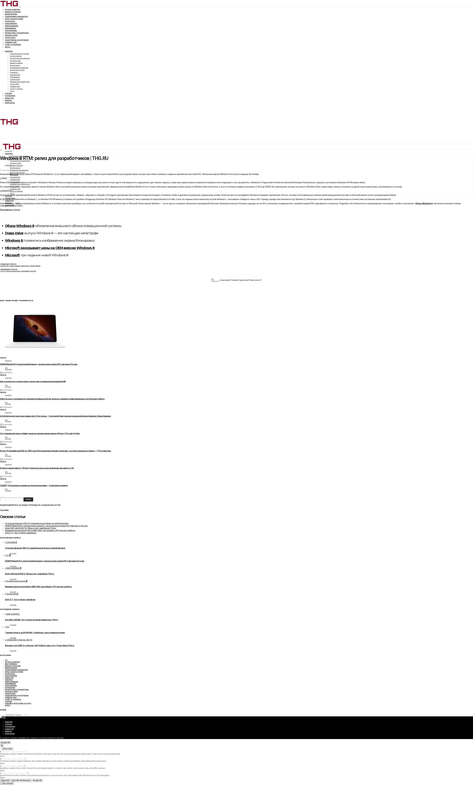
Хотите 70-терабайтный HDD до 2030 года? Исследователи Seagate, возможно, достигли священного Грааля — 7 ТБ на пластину (55, 451)
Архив (2, 715)
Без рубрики (11, 664)
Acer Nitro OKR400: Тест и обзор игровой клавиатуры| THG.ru (31, 620)
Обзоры (9, 51)
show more (7, 749)
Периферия (10, 28)
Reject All (5, 780)
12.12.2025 (8, 439)
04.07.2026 (8, 369)
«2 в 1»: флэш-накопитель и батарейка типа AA (18, 271)
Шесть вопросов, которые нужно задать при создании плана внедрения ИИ (33, 381)
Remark (21, 759)
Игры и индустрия (14, 19)
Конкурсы (10, 21)
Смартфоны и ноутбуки (16, 40)
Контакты (10, 103)
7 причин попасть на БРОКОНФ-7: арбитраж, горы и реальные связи (35, 632)
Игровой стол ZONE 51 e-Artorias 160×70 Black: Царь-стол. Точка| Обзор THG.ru (39, 645)
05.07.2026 (13, 553)
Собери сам (11, 42)
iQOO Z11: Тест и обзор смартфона (20, 533)
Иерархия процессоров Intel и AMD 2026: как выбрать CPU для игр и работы (40, 530)
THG (6, 368)
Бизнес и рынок (13, 12)
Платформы (11, 31)
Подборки (10, 96)
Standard (20, 752)
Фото (7, 47)
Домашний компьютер (16, 16)
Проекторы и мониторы (17, 33)
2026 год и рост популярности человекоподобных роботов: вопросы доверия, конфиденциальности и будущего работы (52, 399)
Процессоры (11, 35)
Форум (8, 100)
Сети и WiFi (10, 38)
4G (6, 660)
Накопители (11, 24)
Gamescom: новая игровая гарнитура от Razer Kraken (20, 266)
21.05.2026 (13, 625)
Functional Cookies (9, 759)
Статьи (8, 93)
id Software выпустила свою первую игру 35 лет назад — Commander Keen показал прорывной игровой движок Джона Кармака (55, 416)
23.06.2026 (13, 605)
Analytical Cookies (9, 766)
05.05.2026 (13, 651)
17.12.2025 (8, 387)
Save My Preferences (21, 780)
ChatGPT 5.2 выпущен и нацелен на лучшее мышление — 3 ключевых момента (34, 485)
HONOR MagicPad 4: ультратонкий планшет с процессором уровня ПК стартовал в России (38, 364)
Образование (11, 26)
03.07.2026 (13, 592)
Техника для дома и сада (20, 82)
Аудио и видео (12, 9)
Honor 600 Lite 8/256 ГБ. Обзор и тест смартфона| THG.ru (30, 528)
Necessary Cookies (9, 752)
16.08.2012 (8, 165)
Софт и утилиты (13, 45)
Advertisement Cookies (11, 773)
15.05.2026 (13, 638)
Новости (9, 98)
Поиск (2, 496)
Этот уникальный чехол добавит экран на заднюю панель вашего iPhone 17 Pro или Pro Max (40, 433)
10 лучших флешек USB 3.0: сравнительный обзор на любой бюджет (36, 523)
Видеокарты (11, 14)
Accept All (5, 742)
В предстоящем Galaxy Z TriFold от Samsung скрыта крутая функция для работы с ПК (37, 468)
